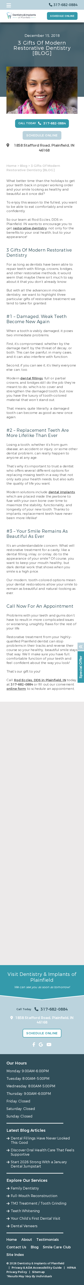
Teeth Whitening (25, 1211)
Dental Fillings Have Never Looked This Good (39, 807)
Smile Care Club (57, 1247)
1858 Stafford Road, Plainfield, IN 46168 (44, 148)
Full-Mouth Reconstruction (34, 1196)
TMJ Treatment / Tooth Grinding (38, 1203)
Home (11, 166)
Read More (14, 817)
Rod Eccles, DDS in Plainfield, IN (40, 680)
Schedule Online (62, 16)
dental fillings (31, 378)
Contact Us (16, 1247)
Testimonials (47, 1239)
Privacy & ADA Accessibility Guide (37, 1267)
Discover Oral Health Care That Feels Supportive (38, 880)
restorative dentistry (30, 228)
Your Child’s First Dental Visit (35, 1218)
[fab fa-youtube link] (49, 1045)
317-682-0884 (22, 684)
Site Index (15, 1254)
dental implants (61, 492)
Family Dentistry (25, 1188)
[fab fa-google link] (41, 1045)
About (26, 1239)
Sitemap (38, 1272)
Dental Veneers (24, 1226)
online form (16, 689)
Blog (23, 166)
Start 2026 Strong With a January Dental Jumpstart (42, 953)
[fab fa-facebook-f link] (34, 1045)
